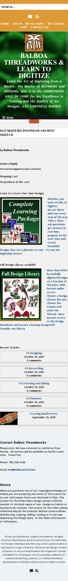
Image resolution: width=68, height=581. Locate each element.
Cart (23, 27)
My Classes (56, 24)
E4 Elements (34, 398)
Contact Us (39, 27)
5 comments (34, 360)
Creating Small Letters (44, 413)
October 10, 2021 (34, 356)
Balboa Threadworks (16, 150)
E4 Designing (34, 353)
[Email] (31, 570)
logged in (17, 168)
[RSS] (37, 16)
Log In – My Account (28, 24)
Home (5, 24)
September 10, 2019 (43, 417)
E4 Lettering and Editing (34, 383)
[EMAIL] (30, 16)
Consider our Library (12, 328)
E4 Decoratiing (34, 368)
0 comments (34, 375)
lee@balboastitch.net (21, 469)
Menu (9, 117)
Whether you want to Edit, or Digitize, (57, 202)
